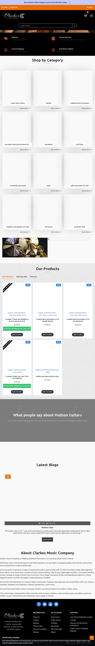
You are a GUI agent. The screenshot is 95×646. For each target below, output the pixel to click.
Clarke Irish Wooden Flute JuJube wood (47, 320)
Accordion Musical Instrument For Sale (18, 144)
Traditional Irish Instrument (79, 103)
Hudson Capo (47, 527)
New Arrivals (8, 276)
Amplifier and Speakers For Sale (17, 227)
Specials (33, 276)
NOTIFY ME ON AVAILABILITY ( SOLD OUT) (17, 328)
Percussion (49, 227)
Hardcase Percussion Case (47, 376)
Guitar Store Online (18, 103)
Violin (49, 186)
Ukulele (48, 103)
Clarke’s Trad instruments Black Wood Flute (17, 320)
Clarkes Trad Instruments (17, 313)
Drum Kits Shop (79, 227)
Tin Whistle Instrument (18, 186)
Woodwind (48, 144)
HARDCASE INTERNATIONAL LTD (47, 370)
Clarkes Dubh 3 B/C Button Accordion (17, 377)
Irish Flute (79, 144)
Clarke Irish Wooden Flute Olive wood (78, 320)
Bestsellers (21, 276)
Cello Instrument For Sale (79, 186)
